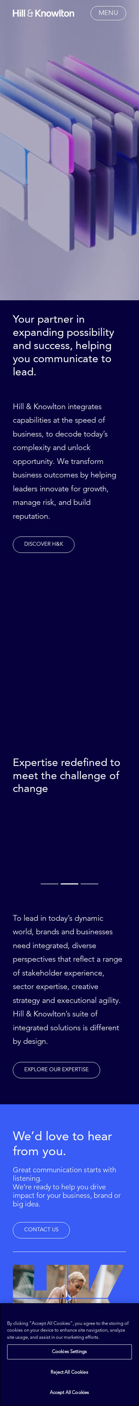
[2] (69, 884)
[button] (108, 13)
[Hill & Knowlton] (43, 13)
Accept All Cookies (69, 1392)
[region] (69, 1354)
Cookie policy (116, 1337)
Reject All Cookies (69, 1372)
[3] (88, 884)
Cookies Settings (69, 1351)
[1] (50, 884)
